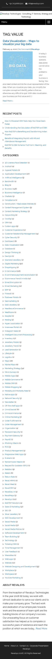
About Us (14, 646)
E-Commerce (10, 271)
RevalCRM (9, 488)
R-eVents (8, 458)
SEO (6, 510)
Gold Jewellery (11, 305)
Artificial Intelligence (13, 178)
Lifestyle (8, 353)
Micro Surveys (11, 372)
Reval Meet (9, 484)
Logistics (8, 357)
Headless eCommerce (14, 308)
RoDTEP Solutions (12, 503)
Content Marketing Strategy (16, 211)
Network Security (12, 398)
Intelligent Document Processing (18, 335)
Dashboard (9, 241)
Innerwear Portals (12, 327)
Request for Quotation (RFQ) (16, 466)
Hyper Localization (12, 323)
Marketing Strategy (13, 368)
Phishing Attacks (12, 443)
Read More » (8, 101)
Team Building (11, 537)
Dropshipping (10, 267)
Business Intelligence (13, 193)
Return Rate (10, 477)
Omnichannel (10, 409)
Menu (4, 22)
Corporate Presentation (39, 646)
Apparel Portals (11, 170)
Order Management (13, 424)
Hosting (8, 320)
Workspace (9, 574)
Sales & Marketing (12, 507)
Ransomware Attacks (13, 462)
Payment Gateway (12, 436)
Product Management (14, 451)
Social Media (10, 522)
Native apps (10, 394)
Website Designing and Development (20, 567)
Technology (9, 540)
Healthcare (9, 312)
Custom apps (10, 226)
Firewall (8, 294)
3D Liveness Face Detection (16, 163)
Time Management (13, 548)
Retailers (8, 469)
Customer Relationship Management (20, 234)
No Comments (24, 49)
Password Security (12, 432)
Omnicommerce (12, 413)
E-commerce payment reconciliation (20, 275)
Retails (7, 473)
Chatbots (8, 196)
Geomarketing (11, 301)
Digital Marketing (12, 264)
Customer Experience (14, 230)
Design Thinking (11, 252)
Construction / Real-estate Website (19, 204)
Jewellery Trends (12, 346)
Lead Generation (11, 350)
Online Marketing (12, 417)
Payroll (8, 439)
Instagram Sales (11, 331)
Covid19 (8, 219)
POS (6, 447)
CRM (7, 222)
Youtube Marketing (13, 578)
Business (8, 189)
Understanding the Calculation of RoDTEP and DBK (26, 128)
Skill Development (12, 518)
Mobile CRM (10, 383)
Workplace (9, 570)
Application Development (15, 174)
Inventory (9, 338)
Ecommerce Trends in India (16, 279)
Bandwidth (9, 181)
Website (8, 563)
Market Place (10, 365)
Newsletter (9, 402)
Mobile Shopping (12, 387)
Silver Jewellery (11, 514)
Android (8, 166)
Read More (41, 628)
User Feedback (11, 552)
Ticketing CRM (11, 544)
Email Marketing (11, 286)
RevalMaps (9, 495)
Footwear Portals (12, 297)
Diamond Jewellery (13, 260)
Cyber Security (11, 237)
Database (9, 249)
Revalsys (36, 49)
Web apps (9, 559)
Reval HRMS (10, 480)
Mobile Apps (10, 376)
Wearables (9, 555)
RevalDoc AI (10, 492)
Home (6, 646)
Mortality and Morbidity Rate (16, 391)
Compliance (10, 200)
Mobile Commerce (12, 380)
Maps (7, 361)
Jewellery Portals (12, 342)
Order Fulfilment (12, 421)
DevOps (8, 256)
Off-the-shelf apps (12, 406)
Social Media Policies (13, 529)
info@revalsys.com (36, 3)
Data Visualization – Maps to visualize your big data (21, 42)
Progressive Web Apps (14, 454)
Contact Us (24, 646)
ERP (6, 290)
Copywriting (10, 215)
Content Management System (17, 208)
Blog (7, 185)
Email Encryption (12, 282)
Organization (10, 428)
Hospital (8, 316)
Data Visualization (12, 245)
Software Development (14, 533)
